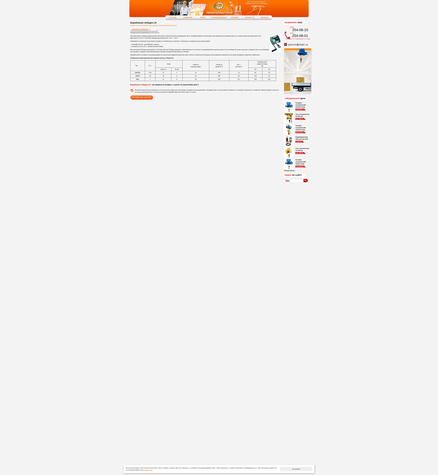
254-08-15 (300, 30)
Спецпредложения (218, 17)
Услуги (202, 17)
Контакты (264, 17)
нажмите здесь (148, 470)
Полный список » (289, 170)
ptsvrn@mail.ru (298, 44)
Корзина (249, 17)
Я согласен (296, 469)
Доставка (235, 17)
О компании (187, 17)
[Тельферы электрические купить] (297, 93)
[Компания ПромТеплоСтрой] (219, 9)
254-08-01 (300, 36)
